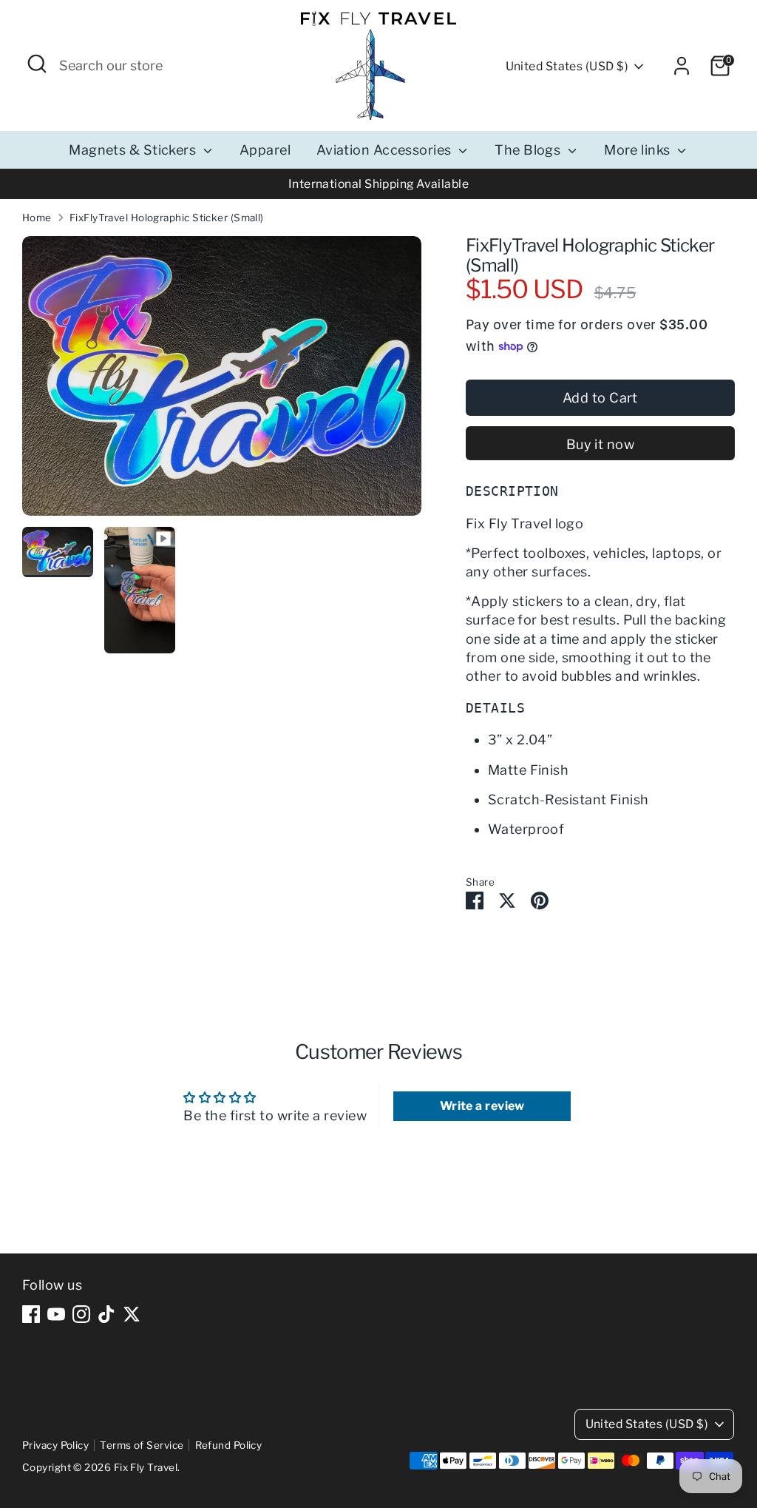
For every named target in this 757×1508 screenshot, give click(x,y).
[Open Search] (37, 63)
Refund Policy (228, 1445)
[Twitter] (131, 1314)
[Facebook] (31, 1314)
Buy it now (600, 444)
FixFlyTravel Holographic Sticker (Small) (166, 217)
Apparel (265, 150)
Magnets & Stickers (134, 150)
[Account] (681, 66)
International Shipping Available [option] (378, 184)
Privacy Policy (55, 1445)
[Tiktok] (106, 1314)
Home (37, 217)
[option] (221, 381)
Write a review (482, 1106)
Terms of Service (141, 1445)
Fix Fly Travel (145, 1467)
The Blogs (529, 150)
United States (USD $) (567, 66)
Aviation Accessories (385, 150)
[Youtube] (56, 1314)
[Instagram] (81, 1314)
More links (638, 150)
